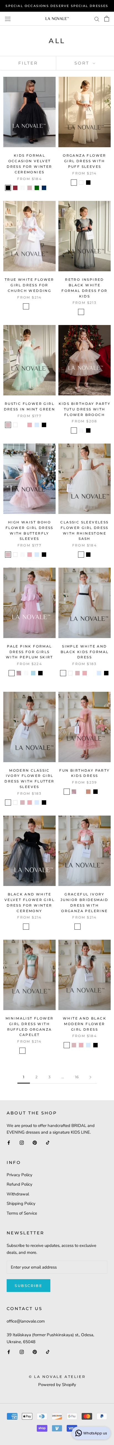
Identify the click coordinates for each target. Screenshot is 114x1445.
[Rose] (66, 791)
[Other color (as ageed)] (33, 306)
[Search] (96, 18)
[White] (81, 182)
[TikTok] (48, 1142)
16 (77, 1077)
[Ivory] (22, 188)
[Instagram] (22, 1142)
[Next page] (90, 1077)
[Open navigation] (8, 18)
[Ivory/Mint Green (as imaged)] (22, 425)
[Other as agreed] (51, 188)
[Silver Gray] (81, 791)
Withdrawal (18, 1194)
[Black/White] (26, 926)
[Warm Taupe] (74, 430)
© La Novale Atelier (57, 1376)
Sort (82, 63)
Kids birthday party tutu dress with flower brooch (85, 409)
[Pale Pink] (11, 673)
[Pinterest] (35, 1142)
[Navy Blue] (44, 188)
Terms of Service (22, 1213)
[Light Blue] (33, 673)
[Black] (8, 188)
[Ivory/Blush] (77, 926)
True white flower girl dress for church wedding (29, 285)
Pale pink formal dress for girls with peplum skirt (29, 651)
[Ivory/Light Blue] (74, 182)
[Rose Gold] (88, 791)
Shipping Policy (21, 1203)
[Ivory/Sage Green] (84, 926)
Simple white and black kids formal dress (85, 651)
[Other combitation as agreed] (88, 312)
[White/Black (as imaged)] (81, 312)
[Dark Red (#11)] (92, 673)
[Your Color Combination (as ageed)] (33, 926)
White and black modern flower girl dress (84, 1024)
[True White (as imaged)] (26, 306)
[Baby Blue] (37, 425)
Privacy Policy (19, 1175)
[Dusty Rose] (29, 425)
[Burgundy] (15, 188)
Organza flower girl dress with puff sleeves (84, 161)
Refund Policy (19, 1184)
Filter (28, 63)
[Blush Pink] (19, 673)
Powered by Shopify (57, 1384)
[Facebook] (9, 1142)
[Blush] (29, 188)
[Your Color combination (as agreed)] (92, 926)
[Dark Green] (37, 188)
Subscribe (28, 1285)
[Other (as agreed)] (95, 182)
